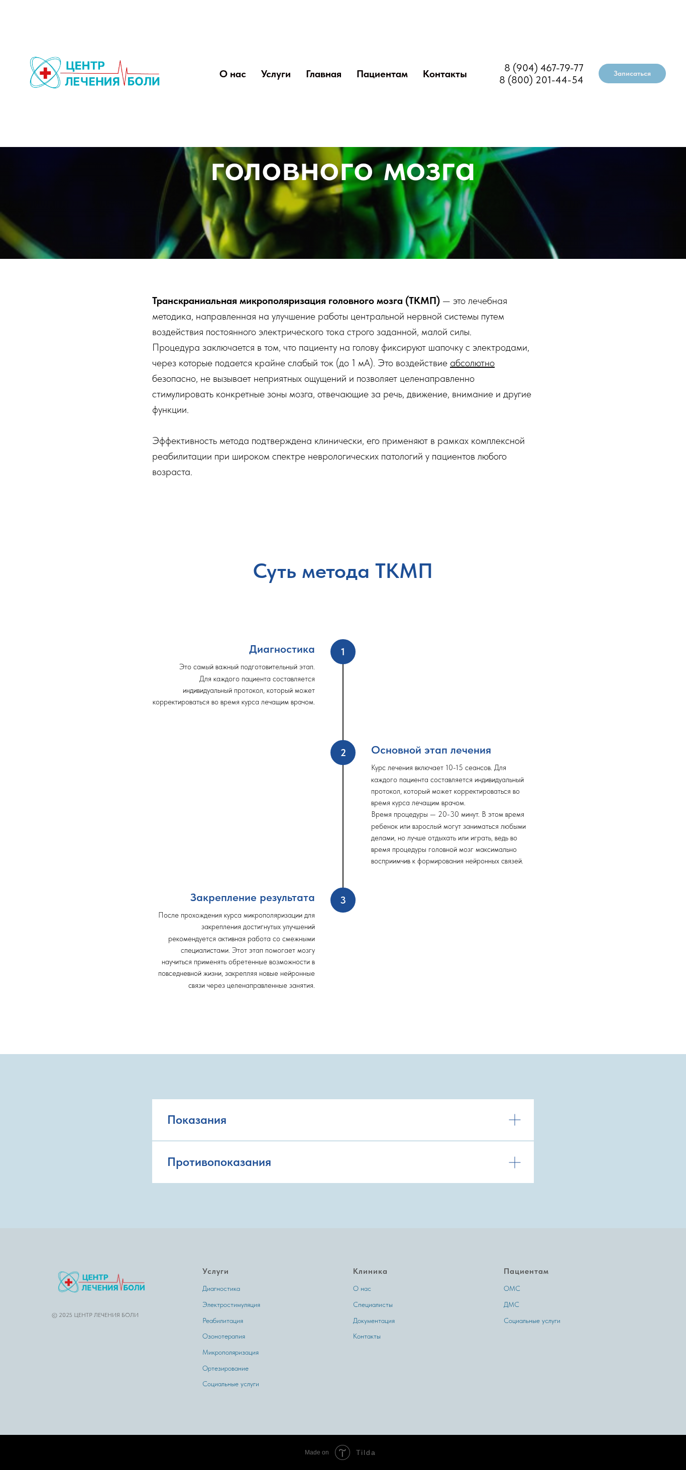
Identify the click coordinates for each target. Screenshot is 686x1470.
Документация (374, 1320)
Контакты (445, 74)
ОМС (512, 1288)
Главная (323, 74)
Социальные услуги (230, 1384)
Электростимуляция (231, 1304)
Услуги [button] (276, 74)
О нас (232, 74)
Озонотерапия (223, 1336)
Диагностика (221, 1288)
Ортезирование (225, 1368)
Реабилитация (222, 1320)
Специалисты (373, 1304)
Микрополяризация (230, 1352)
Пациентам (382, 74)
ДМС (511, 1304)
